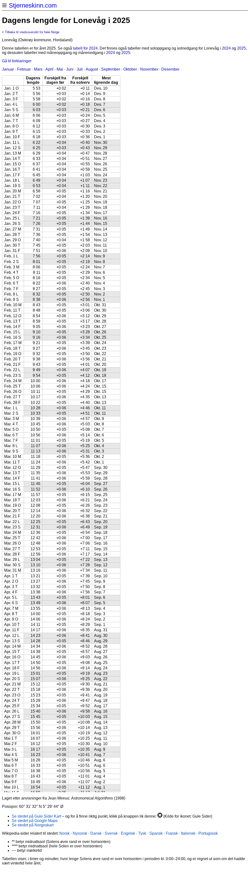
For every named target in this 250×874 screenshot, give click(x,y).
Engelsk (128, 833)
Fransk (172, 833)
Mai (60, 69)
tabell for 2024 (85, 48)
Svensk (111, 833)
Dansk (96, 833)
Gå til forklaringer (16, 61)
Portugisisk (208, 833)
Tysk (142, 833)
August (92, 69)
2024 (226, 48)
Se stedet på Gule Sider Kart (36, 816)
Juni (69, 69)
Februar (24, 69)
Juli (80, 69)
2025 (241, 48)
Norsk (64, 833)
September (110, 69)
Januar (8, 69)
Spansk (156, 833)
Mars (38, 69)
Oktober (130, 69)
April (49, 69)
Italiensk (188, 833)
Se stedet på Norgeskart (32, 825)
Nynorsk (80, 833)
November (149, 69)
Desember (170, 69)
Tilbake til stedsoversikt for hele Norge (32, 32)
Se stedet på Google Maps (35, 821)
